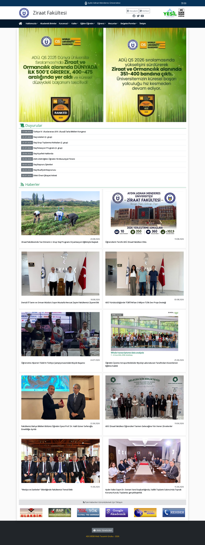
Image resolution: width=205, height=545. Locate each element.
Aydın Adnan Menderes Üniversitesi (103, 3)
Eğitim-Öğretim (86, 23)
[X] (138, 16)
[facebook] (134, 16)
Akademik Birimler (48, 23)
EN (185, 3)
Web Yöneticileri (104, 530)
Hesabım (133, 10)
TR (182, 3)
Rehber (145, 10)
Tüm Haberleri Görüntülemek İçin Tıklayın (103, 502)
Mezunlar (112, 23)
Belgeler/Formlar (128, 23)
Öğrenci (100, 23)
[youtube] (142, 16)
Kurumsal (63, 23)
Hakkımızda (31, 23)
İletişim (143, 23)
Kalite (74, 23)
